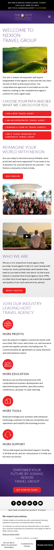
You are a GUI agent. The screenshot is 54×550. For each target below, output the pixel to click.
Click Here (41, 8)
